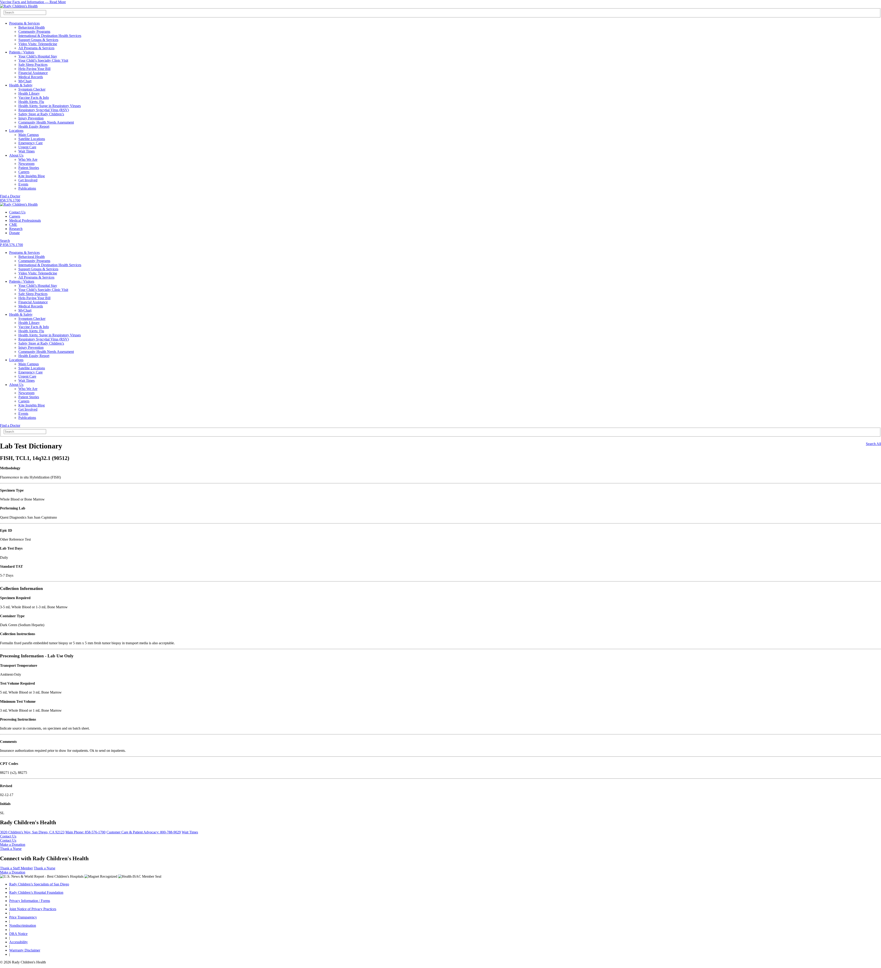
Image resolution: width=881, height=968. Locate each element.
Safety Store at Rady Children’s (41, 114)
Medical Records (30, 77)
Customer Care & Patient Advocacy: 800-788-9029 (143, 832)
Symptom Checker (31, 89)
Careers (23, 172)
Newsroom (26, 164)
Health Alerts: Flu (31, 102)
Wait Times (26, 151)
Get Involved (27, 180)
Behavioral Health (31, 27)
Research (15, 229)
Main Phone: (85, 832)
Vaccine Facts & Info (33, 98)
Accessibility (18, 942)
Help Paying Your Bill (34, 69)
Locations (16, 131)
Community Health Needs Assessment (46, 122)
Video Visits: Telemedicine (37, 44)
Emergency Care (30, 143)
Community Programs (34, 31)
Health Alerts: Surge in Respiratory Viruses (49, 106)
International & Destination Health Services (49, 36)
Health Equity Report (33, 126)
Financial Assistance (33, 73)
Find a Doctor (10, 196)
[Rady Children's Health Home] (19, 6)
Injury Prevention (31, 118)
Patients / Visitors (21, 52)
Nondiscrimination (22, 925)
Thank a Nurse (11, 849)
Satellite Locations (31, 139)
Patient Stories (28, 168)
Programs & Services (24, 23)
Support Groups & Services (38, 40)
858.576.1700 (10, 200)
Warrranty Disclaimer (24, 950)
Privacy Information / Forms (29, 901)
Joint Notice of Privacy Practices (32, 909)
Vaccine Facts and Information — (33, 2)
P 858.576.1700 (11, 245)
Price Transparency (23, 917)
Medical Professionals (25, 220)
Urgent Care (27, 147)
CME (13, 225)
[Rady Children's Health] (19, 204)
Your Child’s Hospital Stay (37, 56)
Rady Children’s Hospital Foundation (36, 892)
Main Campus (28, 135)
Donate (14, 233)
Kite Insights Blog (31, 176)
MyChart (24, 81)
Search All (873, 444)
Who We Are (27, 159)
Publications (27, 188)
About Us (16, 155)
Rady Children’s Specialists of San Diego (39, 884)
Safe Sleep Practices (32, 64)
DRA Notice (18, 934)
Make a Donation (12, 844)
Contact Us (17, 212)
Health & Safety (21, 85)
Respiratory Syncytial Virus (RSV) (43, 110)
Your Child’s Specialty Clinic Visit (43, 60)
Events (23, 184)
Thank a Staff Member (16, 868)
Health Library (29, 93)
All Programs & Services (36, 48)
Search (5, 241)
